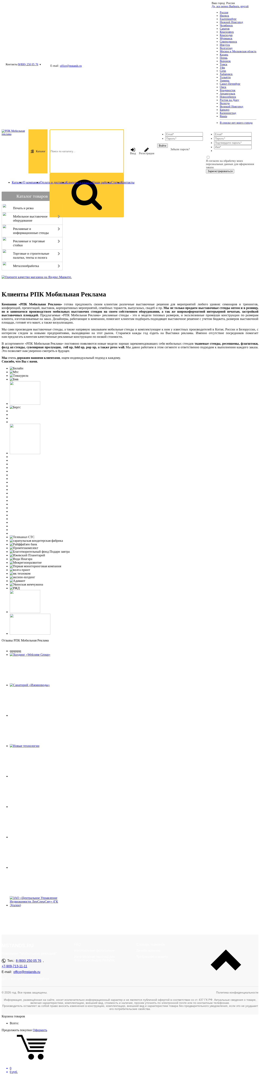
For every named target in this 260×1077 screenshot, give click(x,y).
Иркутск (225, 44)
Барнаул (224, 109)
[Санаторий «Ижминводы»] (30, 685)
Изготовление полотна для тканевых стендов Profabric (94, 958)
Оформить (40, 1030)
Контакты (127, 182)
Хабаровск (226, 74)
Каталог (41, 151)
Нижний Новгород (231, 22)
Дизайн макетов (148, 950)
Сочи (223, 70)
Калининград (228, 113)
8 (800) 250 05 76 (28, 960)
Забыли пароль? (180, 149)
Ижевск (224, 15)
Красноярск (227, 31)
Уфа (222, 67)
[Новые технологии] (24, 746)
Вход (133, 153)
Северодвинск (228, 41)
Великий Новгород (231, 106)
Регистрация (146, 153)
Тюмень (224, 80)
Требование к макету (152, 956)
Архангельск (227, 93)
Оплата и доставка (53, 182)
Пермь (224, 57)
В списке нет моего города (236, 122)
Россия (224, 12)
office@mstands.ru (71, 65)
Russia (223, 116)
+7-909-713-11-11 (14, 966)
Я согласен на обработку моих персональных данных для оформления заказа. (230, 164)
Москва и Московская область (238, 51)
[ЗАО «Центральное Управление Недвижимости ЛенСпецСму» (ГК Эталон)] (38, 905)
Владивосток (227, 90)
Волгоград (226, 48)
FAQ (77, 944)
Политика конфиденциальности (237, 992)
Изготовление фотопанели (94, 950)
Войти (162, 145)
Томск (223, 64)
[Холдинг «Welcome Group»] (30, 654)
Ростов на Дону (229, 100)
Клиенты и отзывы (79, 182)
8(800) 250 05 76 (28, 64)
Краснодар (226, 35)
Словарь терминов (150, 944)
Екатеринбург (228, 18)
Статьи (116, 182)
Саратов (225, 28)
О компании (31, 182)
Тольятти (225, 77)
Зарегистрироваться (220, 171)
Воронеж (225, 61)
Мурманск (226, 38)
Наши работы (101, 182)
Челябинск (226, 25)
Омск (223, 87)
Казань (224, 54)
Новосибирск (228, 96)
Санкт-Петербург (230, 83)
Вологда (225, 103)
